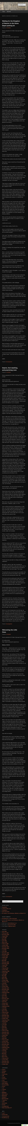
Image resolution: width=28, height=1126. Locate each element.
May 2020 (4, 975)
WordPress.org (5, 1117)
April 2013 (4, 1055)
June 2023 (4, 959)
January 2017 (5, 1003)
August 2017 (5, 1000)
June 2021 (4, 966)
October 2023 (5, 956)
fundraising (4, 1081)
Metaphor (4, 1097)
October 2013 (5, 1046)
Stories (3, 1104)
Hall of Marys (5, 1083)
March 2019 (4, 985)
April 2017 (4, 1001)
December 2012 (5, 1061)
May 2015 (4, 1026)
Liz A (3, 920)
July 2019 (4, 983)
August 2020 (5, 972)
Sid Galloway (5, 918)
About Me (9, 11)
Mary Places (5, 1094)
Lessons (4, 1089)
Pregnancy (4, 1100)
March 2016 (4, 1011)
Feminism (4, 1078)
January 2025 (5, 945)
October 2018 (5, 991)
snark (3, 1101)
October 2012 (5, 1064)
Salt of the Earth (5, 911)
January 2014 (5, 1041)
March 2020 (4, 978)
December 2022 (5, 962)
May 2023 (4, 960)
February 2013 (5, 1058)
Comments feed (5, 1116)
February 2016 (5, 1012)
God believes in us (12, 923)
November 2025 (5, 934)
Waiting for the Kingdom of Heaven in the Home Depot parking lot (11, 23)
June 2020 (4, 974)
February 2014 (5, 1039)
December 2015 (5, 1015)
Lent (3, 1088)
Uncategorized (9, 361)
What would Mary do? (7, 1107)
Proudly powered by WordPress (14, 1123)
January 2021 (5, 969)
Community (4, 1074)
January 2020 (5, 980)
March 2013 (4, 1056)
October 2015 (5, 1018)
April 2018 (4, 995)
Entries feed (4, 1114)
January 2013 (5, 1059)
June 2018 (4, 994)
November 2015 (5, 1017)
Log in (3, 1113)
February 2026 (5, 933)
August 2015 (5, 1021)
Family (3, 1077)
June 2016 (4, 1009)
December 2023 (5, 953)
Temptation (4, 910)
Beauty (3, 1072)
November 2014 (5, 1033)
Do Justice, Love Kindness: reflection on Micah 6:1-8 (13, 913)
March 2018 (4, 997)
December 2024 (5, 946)
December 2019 (5, 981)
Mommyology (5, 1098)
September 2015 (5, 1020)
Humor (3, 1086)
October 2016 (5, 1004)
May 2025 (4, 939)
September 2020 (5, 971)
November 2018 (5, 989)
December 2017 (5, 998)
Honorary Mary (5, 1084)
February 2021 (5, 968)
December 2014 (5, 1032)
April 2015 (4, 1027)
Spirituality (4, 1103)
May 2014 (4, 1036)
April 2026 (4, 931)
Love (3, 1091)
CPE (3, 1075)
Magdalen (4, 1092)
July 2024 (4, 949)
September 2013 (5, 1047)
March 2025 (4, 942)
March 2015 (4, 1029)
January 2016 (5, 1014)
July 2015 (4, 1023)
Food (3, 1080)
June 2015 (4, 1024)
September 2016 (5, 1006)
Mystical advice (12, 926)
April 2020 (4, 977)
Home (3, 11)
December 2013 (5, 1043)
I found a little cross (6, 908)
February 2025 (5, 943)
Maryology (4, 1095)
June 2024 (4, 951)
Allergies (4, 1071)
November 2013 (5, 1044)
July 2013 (4, 1050)
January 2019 (5, 986)
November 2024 (5, 948)
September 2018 (5, 992)
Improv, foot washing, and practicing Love (10, 369)
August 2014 (5, 1035)
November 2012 (5, 1062)
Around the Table (12, 924)
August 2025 (5, 936)
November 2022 (5, 963)
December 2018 (5, 988)
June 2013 (4, 1052)
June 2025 (4, 937)
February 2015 (5, 1030)
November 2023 (5, 954)
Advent (3, 1069)
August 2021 (5, 965)
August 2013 (5, 1049)
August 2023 (5, 957)
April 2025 (4, 940)
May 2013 (4, 1053)
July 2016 (4, 1007)
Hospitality (4, 907)
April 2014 (4, 1038)
